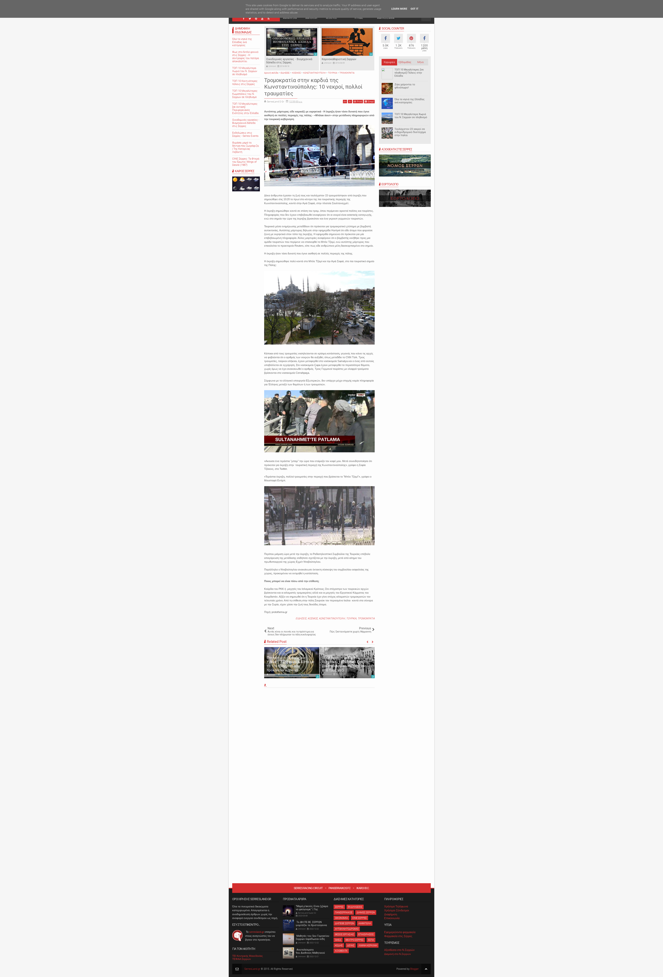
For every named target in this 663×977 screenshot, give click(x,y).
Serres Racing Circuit (308, 888)
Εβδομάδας (404, 62)
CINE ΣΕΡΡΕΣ (359, 918)
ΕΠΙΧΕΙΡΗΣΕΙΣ (366, 934)
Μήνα (420, 62)
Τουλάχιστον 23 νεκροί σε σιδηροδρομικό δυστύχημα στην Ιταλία (410, 132)
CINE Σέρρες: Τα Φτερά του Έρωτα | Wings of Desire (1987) (245, 161)
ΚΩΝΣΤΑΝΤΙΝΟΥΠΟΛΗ (332, 618)
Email (371, 101)
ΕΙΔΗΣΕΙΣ (301, 618)
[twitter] (250, 18)
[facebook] (243, 18)
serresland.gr (256, 931)
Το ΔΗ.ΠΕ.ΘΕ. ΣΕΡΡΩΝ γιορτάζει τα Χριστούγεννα (311, 924)
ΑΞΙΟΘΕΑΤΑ (341, 950)
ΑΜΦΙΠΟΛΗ (364, 923)
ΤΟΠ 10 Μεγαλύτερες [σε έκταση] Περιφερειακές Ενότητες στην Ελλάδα (245, 108)
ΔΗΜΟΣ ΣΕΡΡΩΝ (366, 912)
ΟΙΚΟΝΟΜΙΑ (341, 918)
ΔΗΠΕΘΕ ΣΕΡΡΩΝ (344, 923)
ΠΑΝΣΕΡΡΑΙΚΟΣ (343, 912)
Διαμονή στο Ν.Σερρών (397, 953)
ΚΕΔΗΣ (339, 945)
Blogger (414, 968)
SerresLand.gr (252, 968)
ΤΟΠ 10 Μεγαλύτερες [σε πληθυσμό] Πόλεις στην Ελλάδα (409, 72)
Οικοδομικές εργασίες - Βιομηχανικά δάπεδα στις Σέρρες (289, 61)
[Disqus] (319, 737)
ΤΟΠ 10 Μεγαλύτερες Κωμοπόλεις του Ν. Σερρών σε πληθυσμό (244, 94)
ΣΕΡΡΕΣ (339, 906)
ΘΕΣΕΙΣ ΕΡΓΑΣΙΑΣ (344, 934)
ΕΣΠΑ (371, 939)
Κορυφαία (389, 62)
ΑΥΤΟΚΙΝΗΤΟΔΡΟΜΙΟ (346, 928)
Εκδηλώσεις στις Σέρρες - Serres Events (245, 134)
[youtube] (262, 18)
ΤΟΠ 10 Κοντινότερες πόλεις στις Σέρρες (244, 82)
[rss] (268, 18)
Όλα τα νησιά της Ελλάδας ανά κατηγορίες (410, 101)
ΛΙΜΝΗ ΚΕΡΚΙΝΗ (368, 945)
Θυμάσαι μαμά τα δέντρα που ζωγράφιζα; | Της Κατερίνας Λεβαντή (245, 147)
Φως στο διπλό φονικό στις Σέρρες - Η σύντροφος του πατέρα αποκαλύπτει (245, 56)
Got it (414, 8)
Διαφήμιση (390, 914)
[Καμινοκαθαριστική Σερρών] (347, 42)
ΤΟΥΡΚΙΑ (351, 618)
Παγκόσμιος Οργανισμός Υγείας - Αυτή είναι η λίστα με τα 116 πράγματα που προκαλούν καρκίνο (290, 664)
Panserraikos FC (339, 888)
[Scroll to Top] (426, 969)
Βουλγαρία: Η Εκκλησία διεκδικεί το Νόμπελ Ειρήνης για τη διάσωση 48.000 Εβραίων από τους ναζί (347, 664)
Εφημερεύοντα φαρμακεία (399, 932)
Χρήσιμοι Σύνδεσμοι (396, 910)
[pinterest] (256, 18)
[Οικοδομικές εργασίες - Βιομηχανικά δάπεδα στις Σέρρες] (291, 42)
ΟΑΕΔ (338, 939)
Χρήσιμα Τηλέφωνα (396, 906)
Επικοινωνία (392, 918)
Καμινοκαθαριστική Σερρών (339, 59)
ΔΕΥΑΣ (350, 945)
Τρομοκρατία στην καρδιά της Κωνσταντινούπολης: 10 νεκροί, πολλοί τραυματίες (313, 87)
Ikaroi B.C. (362, 888)
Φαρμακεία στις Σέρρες (398, 936)
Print (359, 101)
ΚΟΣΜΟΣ (313, 618)
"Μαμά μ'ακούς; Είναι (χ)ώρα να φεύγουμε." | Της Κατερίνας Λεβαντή (312, 909)
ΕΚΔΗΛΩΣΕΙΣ (355, 906)
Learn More (399, 8)
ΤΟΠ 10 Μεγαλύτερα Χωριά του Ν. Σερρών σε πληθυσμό (411, 116)
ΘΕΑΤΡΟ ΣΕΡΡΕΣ (354, 939)
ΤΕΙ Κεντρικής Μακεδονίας (247, 955)
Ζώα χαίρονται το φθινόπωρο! (405, 86)
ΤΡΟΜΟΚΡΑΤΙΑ (366, 618)
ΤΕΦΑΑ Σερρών (241, 958)
